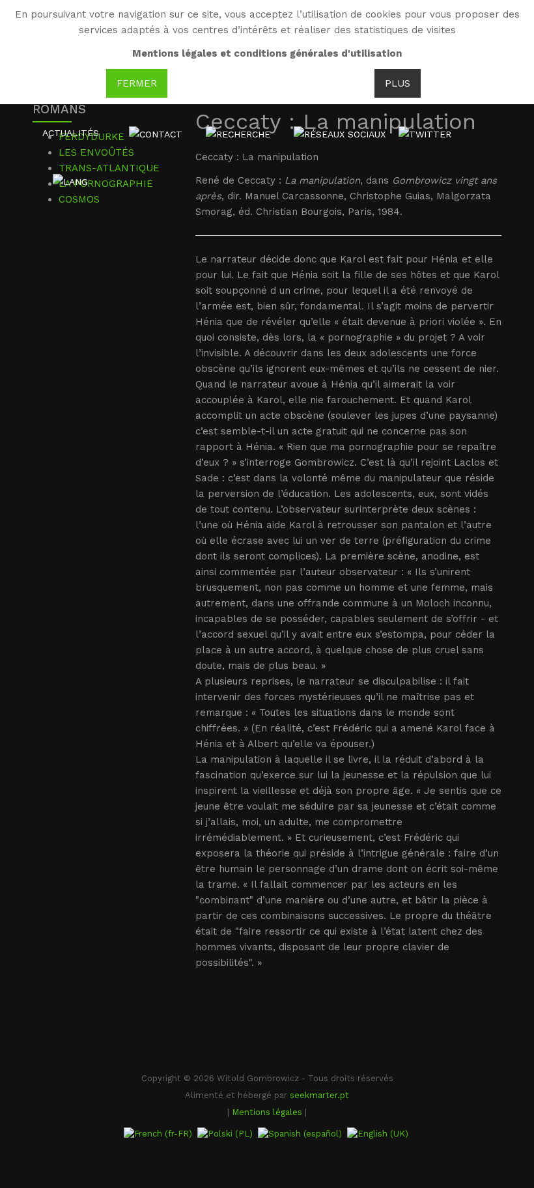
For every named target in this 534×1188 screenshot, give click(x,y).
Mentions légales (267, 1112)
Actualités (70, 133)
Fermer (137, 83)
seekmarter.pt (319, 1095)
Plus (397, 83)
